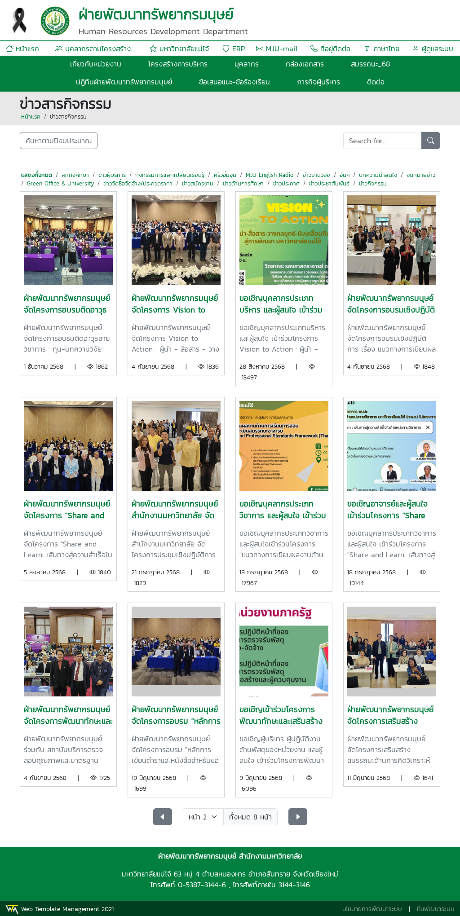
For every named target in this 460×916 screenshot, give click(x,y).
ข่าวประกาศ (286, 183)
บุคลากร (246, 63)
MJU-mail (280, 48)
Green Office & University (60, 183)
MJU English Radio (269, 175)
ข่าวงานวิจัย (316, 175)
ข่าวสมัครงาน (197, 183)
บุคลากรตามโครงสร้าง (96, 48)
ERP (237, 48)
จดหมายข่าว (421, 175)
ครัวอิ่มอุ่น (225, 175)
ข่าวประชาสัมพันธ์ (329, 183)
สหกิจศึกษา (75, 175)
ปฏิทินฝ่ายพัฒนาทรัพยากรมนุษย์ (124, 81)
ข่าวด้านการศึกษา (243, 183)
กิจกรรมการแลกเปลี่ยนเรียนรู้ (169, 175)
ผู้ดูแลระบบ (436, 48)
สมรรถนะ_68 (370, 63)
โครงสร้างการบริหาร (178, 63)
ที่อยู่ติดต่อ (334, 48)
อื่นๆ (344, 175)
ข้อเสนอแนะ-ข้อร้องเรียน (234, 81)
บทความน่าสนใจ (378, 175)
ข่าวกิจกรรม (373, 183)
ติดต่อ (376, 81)
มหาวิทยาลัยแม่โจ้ (183, 48)
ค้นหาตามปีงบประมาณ (59, 140)
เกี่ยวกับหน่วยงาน (95, 63)
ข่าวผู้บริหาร (112, 175)
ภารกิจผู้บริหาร (318, 81)
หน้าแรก (26, 48)
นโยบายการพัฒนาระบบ (372, 909)
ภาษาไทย (385, 48)
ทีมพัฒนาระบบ (436, 909)
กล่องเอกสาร (305, 63)
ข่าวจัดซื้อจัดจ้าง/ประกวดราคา (137, 183)
